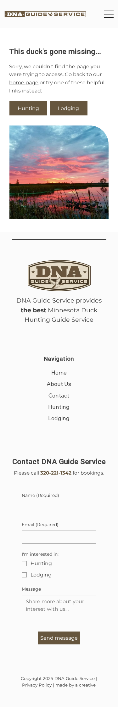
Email (40, 524)
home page (23, 83)
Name (40, 495)
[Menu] (109, 14)
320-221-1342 (55, 473)
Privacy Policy (37, 685)
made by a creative (75, 685)
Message (31, 589)
